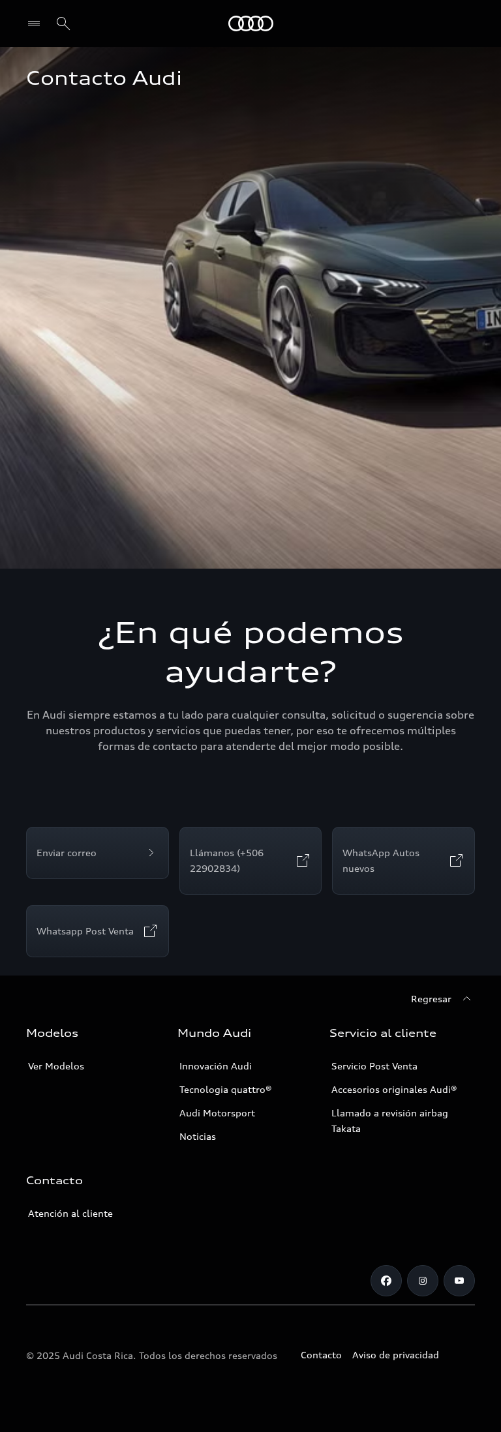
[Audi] (250, 23)
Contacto (321, 1354)
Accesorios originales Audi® (394, 1089)
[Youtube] (459, 1280)
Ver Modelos (56, 1065)
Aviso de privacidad (395, 1354)
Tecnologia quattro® (225, 1089)
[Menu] (37, 23)
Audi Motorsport (217, 1112)
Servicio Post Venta (374, 1065)
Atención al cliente (70, 1213)
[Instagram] (422, 1280)
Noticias (197, 1136)
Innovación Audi (215, 1065)
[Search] (63, 23)
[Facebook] (386, 1280)
